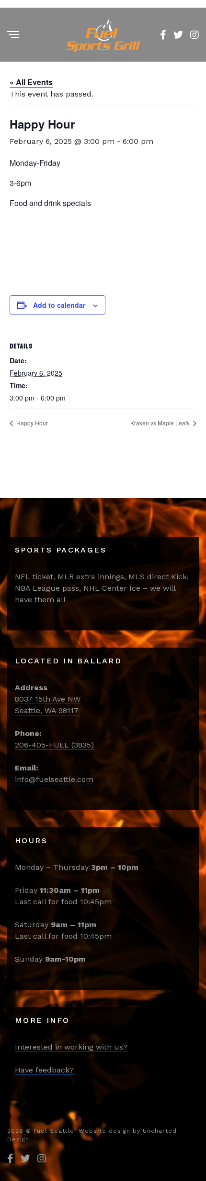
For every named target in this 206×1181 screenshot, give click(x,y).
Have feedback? (44, 1069)
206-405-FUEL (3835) (54, 744)
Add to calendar (59, 305)
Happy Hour (31, 423)
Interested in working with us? (71, 1046)
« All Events (31, 81)
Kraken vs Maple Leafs (160, 423)
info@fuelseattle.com (54, 779)
